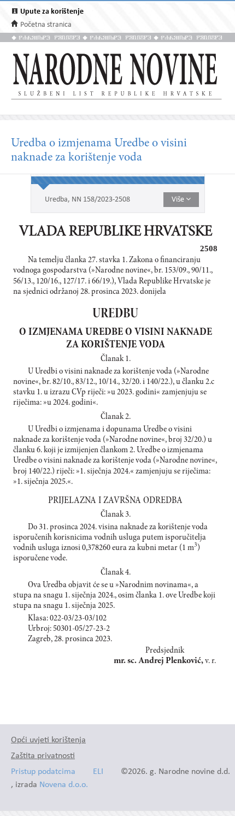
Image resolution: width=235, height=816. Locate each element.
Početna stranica (46, 25)
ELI (98, 772)
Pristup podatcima (43, 772)
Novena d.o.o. (63, 785)
